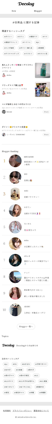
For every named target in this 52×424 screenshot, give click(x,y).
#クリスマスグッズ (11, 54)
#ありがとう (9, 387)
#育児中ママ (19, 393)
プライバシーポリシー (22, 411)
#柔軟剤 (41, 48)
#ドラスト (28, 54)
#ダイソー (8, 37)
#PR (15, 364)
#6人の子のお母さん (26, 381)
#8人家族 (43, 381)
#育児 (6, 393)
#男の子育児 (24, 375)
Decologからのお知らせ (27, 346)
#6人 (36, 375)
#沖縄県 (42, 393)
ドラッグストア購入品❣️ (12, 85)
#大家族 (19, 370)
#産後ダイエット (10, 42)
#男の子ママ (9, 375)
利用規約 (7, 411)
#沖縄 (31, 393)
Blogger (38, 11)
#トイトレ (27, 42)
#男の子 (31, 370)
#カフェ (21, 37)
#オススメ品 (42, 54)
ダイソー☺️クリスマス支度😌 (15, 127)
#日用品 (5, 71)
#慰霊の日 (40, 387)
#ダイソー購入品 (25, 48)
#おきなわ (26, 364)
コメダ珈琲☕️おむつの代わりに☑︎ (16, 104)
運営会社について (41, 411)
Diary (46, 112)
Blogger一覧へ (26, 326)
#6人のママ (8, 381)
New (14, 11)
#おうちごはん (25, 387)
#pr (37, 42)
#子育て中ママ (41, 364)
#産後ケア (33, 37)
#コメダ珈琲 (9, 48)
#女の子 (7, 370)
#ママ (45, 37)
